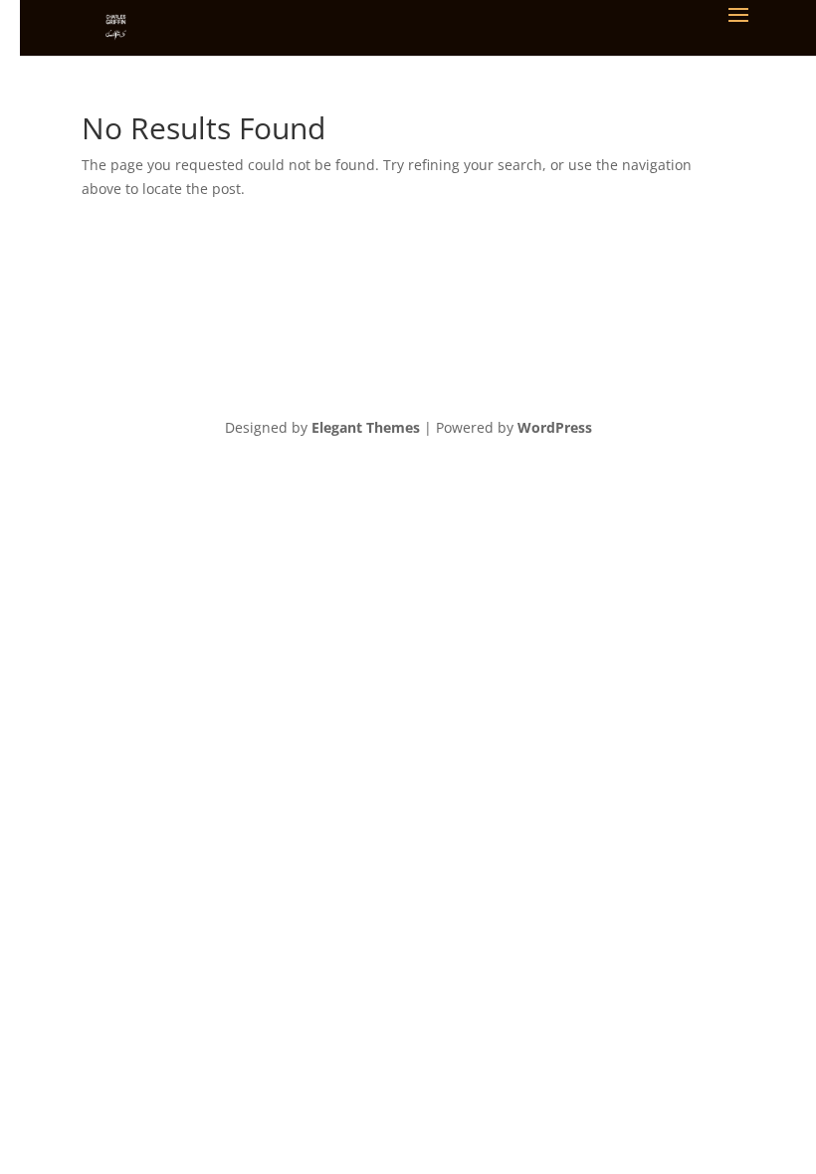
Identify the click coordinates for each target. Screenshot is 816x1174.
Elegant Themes (365, 427)
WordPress (554, 427)
